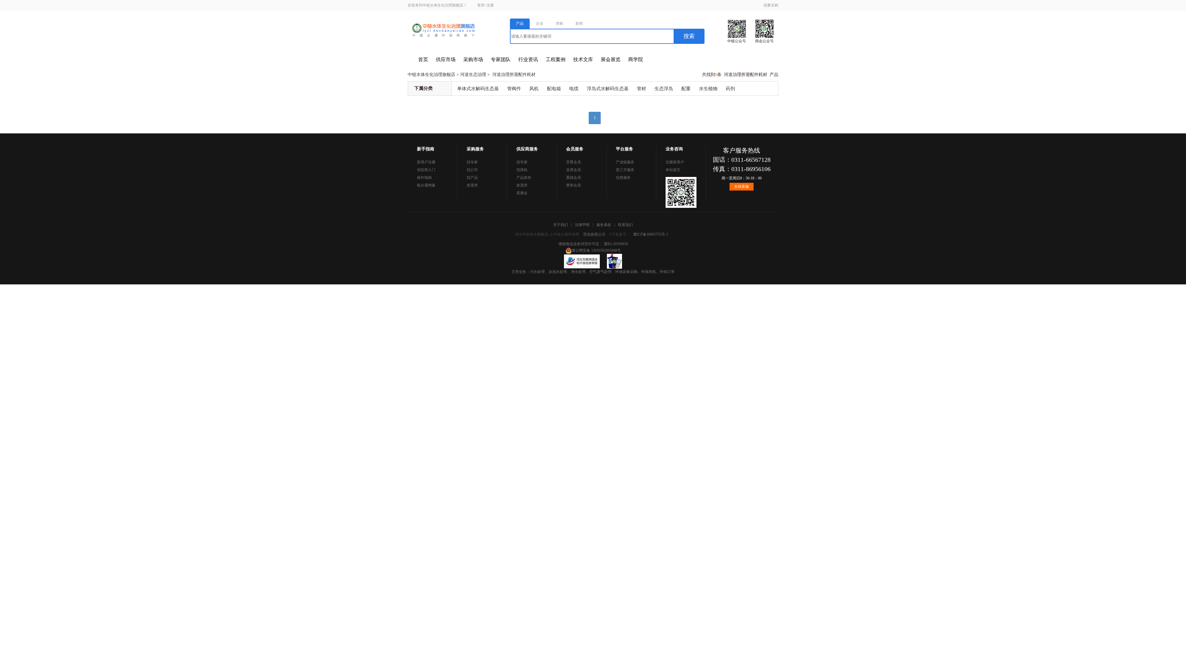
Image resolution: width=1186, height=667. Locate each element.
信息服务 (623, 177)
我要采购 (770, 5)
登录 (481, 5)
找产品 (472, 177)
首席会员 (573, 170)
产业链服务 (625, 162)
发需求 (472, 185)
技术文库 (583, 59)
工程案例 (556, 59)
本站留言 (673, 170)
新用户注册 (426, 162)
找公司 (472, 170)
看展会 (522, 193)
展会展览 (610, 59)
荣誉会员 (573, 185)
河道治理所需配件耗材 (514, 74)
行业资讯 (528, 59)
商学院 (635, 59)
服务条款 (603, 225)
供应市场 (446, 59)
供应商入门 (426, 170)
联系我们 (625, 225)
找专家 (472, 162)
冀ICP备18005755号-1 (650, 234)
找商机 (522, 170)
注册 (490, 5)
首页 (423, 59)
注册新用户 (675, 162)
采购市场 (473, 59)
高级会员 (573, 177)
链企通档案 (426, 185)
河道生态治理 (473, 74)
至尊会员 (573, 162)
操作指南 (424, 177)
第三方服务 (625, 170)
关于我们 (560, 225)
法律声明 (582, 225)
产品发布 (523, 177)
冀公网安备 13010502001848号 (596, 250)
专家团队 (501, 59)
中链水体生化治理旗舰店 (431, 74)
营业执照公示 (594, 234)
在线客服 (741, 186)
